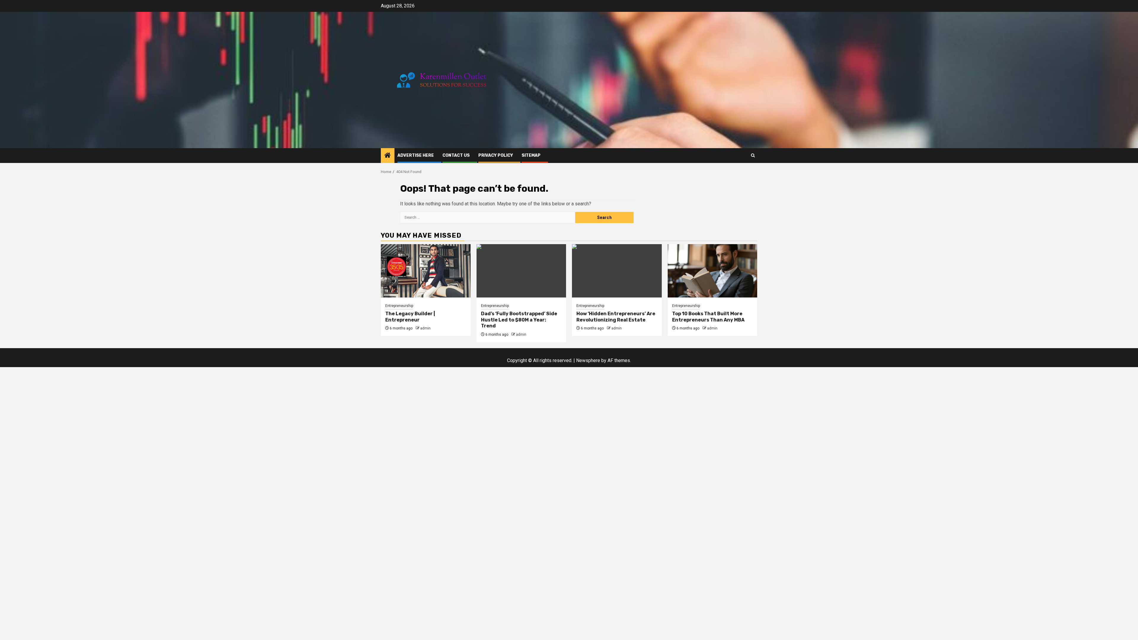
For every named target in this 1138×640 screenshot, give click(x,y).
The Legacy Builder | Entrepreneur (410, 317)
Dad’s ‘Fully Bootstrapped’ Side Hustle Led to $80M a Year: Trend (519, 320)
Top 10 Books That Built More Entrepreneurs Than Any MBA (708, 317)
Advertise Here (415, 155)
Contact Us (456, 155)
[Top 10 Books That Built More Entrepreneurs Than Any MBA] (712, 270)
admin (425, 328)
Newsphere (588, 360)
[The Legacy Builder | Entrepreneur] (426, 270)
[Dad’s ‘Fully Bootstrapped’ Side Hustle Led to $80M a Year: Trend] (521, 270)
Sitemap (531, 155)
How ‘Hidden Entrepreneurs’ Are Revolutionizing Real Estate (615, 317)
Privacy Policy (495, 155)
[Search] (753, 155)
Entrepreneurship (399, 306)
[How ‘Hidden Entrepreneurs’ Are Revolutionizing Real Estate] (617, 270)
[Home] (387, 156)
